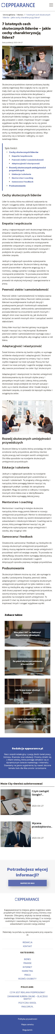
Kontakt (27, 946)
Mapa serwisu (27, 1024)
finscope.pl (27, 1006)
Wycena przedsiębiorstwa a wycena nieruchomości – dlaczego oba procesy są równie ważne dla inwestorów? (42, 824)
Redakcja (27, 942)
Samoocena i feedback (22, 181)
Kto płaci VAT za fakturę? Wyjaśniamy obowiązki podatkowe (27, 634)
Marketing (27, 971)
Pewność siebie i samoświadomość (28, 159)
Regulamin (27, 1029)
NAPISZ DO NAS (27, 883)
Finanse (27, 963)
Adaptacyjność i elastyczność (26, 163)
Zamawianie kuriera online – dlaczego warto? (27, 997)
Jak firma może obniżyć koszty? (27, 691)
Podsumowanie (17, 185)
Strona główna (9, 14)
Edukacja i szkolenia (21, 174)
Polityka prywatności (27, 1018)
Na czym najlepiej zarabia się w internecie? (27, 720)
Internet (27, 967)
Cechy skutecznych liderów (23, 152)
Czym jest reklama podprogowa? (27, 992)
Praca (27, 974)
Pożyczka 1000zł (27, 1002)
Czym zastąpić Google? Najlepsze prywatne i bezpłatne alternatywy (40, 792)
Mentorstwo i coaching (22, 178)
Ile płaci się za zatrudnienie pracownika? (27, 663)
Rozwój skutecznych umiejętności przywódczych (27, 169)
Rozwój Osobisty (27, 978)
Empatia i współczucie (22, 156)
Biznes (20, 14)
